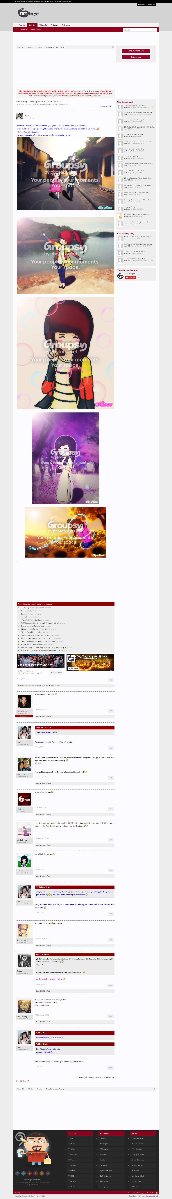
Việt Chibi (71, 1149)
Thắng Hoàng (22, 1017)
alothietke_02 (128, 209)
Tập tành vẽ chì (26, 617)
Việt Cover (71, 1144)
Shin (26, 685)
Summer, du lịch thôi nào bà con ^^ (33, 644)
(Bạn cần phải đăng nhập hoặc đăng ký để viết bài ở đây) (96, 1077)
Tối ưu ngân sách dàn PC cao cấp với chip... (137, 178)
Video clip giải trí (137, 1149)
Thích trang (73, 668)
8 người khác (44, 685)
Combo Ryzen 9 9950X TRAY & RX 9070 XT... (139, 163)
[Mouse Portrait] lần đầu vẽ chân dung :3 (35, 629)
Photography (104, 1187)
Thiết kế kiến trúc (105, 1176)
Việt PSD (71, 1176)
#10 (110, 985)
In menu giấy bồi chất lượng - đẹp (134, 120)
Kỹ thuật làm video (106, 1171)
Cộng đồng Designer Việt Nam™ (30, 1196)
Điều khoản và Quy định (137, 1196)
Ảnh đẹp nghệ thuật (138, 1176)
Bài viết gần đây (36, 29)
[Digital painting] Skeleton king (32, 626)
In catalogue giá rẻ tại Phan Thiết (134, 105)
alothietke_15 (128, 121)
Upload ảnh (66, 25)
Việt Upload (72, 1165)
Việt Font (71, 1138)
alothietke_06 (128, 151)
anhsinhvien (128, 216)
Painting (102, 1160)
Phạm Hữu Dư (39, 709)
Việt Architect (72, 1154)
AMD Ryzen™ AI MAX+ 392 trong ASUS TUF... (139, 185)
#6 (111, 839)
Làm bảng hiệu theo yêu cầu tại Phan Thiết (137, 142)
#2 (111, 711)
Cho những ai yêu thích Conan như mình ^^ (37, 635)
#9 (111, 940)
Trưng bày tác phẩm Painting (41, 104)
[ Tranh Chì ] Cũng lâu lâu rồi (31, 620)
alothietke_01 (128, 136)
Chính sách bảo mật (152, 1196)
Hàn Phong (38, 807)
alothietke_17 (128, 172)
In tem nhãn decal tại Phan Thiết (134, 171)
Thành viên (43, 25)
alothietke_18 (128, 143)
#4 (111, 778)
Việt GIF (71, 1187)
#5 (111, 809)
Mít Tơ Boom (22, 840)
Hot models (135, 1171)
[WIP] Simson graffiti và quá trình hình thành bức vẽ (40, 623)
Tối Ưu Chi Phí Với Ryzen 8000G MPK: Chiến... (139, 127)
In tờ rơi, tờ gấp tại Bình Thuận (134, 134)
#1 (111, 680)
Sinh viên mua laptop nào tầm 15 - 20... (136, 192)
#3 (111, 748)
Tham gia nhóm (56, 673)
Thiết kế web (104, 1181)
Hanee (63, 104)
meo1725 (127, 114)
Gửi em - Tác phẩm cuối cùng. (31, 632)
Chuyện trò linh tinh (138, 1138)
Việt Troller (72, 1160)
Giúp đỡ (135, 1193)
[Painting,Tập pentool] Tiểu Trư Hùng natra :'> (38, 638)
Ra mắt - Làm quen (138, 1160)
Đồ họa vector (104, 1149)
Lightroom (103, 1165)
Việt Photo (71, 1171)
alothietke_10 (128, 107)
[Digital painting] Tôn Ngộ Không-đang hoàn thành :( (40, 650)
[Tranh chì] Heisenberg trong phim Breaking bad (38, 641)
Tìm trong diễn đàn (22, 29)
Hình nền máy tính (137, 1165)
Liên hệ (129, 1193)
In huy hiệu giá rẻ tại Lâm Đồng (134, 149)
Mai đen (20, 871)
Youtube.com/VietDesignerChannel (86, 91)
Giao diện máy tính (21, 1193)
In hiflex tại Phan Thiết (131, 156)
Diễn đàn (32, 25)
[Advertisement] (86, 38)
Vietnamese (31, 1193)
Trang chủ (22, 25)
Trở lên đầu (150, 1193)
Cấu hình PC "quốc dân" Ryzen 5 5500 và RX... (139, 222)
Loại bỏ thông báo (112, 91)
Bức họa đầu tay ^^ (28, 611)
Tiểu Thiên (21, 774)
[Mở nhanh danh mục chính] (113, 47)
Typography (104, 1144)
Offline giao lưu (137, 1187)
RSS (156, 1193)
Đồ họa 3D (103, 1154)
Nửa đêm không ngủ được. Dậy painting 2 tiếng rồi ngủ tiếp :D (43, 647)
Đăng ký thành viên (136, 51)
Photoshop (103, 1138)
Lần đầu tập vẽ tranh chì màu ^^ (32, 608)
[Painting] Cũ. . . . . (27, 614)
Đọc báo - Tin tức (137, 1144)
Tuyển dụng (54, 25)
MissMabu (20, 685)
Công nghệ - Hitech (138, 1154)
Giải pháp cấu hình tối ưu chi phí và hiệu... (137, 200)
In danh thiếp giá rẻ (130, 207)
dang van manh (33, 685)
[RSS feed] (41, 1175)
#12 (110, 1067)
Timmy (19, 971)
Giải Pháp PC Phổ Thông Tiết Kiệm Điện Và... (138, 112)
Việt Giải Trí (72, 1181)
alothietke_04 (128, 158)
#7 (111, 870)
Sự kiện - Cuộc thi (137, 1181)
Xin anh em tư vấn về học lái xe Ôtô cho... (137, 214)
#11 (110, 1016)
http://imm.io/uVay (42, 1003)
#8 (111, 914)
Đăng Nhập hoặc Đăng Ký (146, 4)
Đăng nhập (136, 57)
